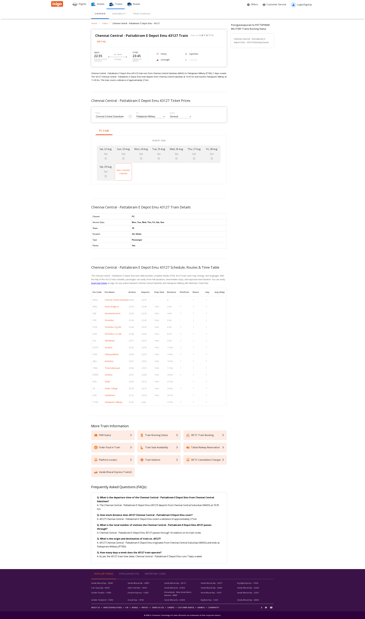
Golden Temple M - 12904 (102, 600)
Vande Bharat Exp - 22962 (102, 583)
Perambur (109, 320)
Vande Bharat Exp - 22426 (248, 588)
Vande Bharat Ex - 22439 (174, 588)
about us (95, 607)
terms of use (158, 607)
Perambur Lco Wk (113, 334)
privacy (145, 607)
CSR (126, 607)
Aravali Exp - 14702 (136, 600)
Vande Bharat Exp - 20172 (175, 583)
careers (170, 607)
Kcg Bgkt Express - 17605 (247, 583)
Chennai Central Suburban (117, 299)
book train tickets (99, 283)
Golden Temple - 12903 (101, 592)
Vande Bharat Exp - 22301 (248, 592)
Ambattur (109, 361)
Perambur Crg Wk (113, 327)
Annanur (108, 374)
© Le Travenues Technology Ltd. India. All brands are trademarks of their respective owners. (182, 615)
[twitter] (265, 607)
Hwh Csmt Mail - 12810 (137, 588)
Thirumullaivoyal (112, 368)
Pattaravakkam (112, 354)
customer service (186, 607)
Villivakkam (110, 340)
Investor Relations (112, 607)
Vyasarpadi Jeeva (112, 313)
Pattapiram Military (113, 402)
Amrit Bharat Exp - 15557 (211, 592)
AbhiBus (201, 607)
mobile (135, 607)
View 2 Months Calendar (123, 172)
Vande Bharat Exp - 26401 (211, 588)
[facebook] (262, 607)
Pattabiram (110, 395)
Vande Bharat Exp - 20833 (248, 600)
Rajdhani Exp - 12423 (209, 600)
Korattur (108, 347)
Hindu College (111, 388)
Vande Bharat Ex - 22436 (174, 600)
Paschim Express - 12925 (138, 592)
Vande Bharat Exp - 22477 (211, 583)
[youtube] (271, 607)
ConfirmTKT (213, 607)
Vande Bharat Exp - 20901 (138, 583)
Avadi (107, 381)
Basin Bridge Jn (112, 306)
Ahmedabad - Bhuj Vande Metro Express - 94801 (177, 593)
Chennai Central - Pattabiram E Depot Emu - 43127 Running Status (251, 41)
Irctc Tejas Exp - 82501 (100, 588)
